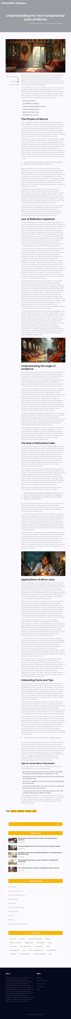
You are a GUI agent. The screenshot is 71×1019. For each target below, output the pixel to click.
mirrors (13, 811)
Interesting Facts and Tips (30, 115)
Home (8, 23)
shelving (49, 942)
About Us (39, 978)
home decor (22, 939)
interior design (13, 946)
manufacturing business (39, 954)
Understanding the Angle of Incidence (34, 106)
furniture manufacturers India (35, 950)
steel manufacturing (24, 954)
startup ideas (13, 954)
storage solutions (29, 942)
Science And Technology (20, 23)
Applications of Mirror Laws (31, 112)
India (24, 950)
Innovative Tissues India (14, 3)
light (34, 811)
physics (28, 811)
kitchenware (13, 939)
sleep (50, 954)
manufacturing (40, 942)
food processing (38, 946)
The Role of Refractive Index (31, 109)
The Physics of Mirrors (29, 101)
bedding (47, 939)
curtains (48, 946)
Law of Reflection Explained (31, 103)
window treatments (15, 950)
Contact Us (40, 987)
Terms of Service (42, 981)
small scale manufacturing (35, 939)
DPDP (38, 990)
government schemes (25, 946)
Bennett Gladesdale (12, 77)
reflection (21, 811)
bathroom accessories (15, 942)
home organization (51, 950)
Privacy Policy (41, 984)
